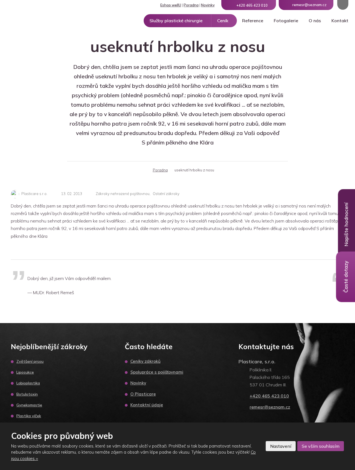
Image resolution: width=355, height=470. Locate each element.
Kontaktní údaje (146, 405)
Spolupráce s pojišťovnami (156, 372)
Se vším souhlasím (320, 446)
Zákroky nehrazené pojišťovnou (122, 193)
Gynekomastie (29, 405)
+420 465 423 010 (269, 396)
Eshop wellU (170, 5)
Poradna (191, 5)
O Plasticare (143, 394)
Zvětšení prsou (30, 361)
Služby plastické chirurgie (175, 20)
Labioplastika (28, 383)
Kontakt (339, 20)
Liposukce (25, 372)
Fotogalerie (286, 20)
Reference (252, 20)
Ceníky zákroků (145, 361)
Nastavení (280, 446)
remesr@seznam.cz (270, 407)
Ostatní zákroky (166, 193)
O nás (315, 20)
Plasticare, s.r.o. (257, 361)
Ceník (222, 20)
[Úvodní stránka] (142, 170)
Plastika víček (28, 415)
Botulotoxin (27, 394)
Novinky (208, 5)
